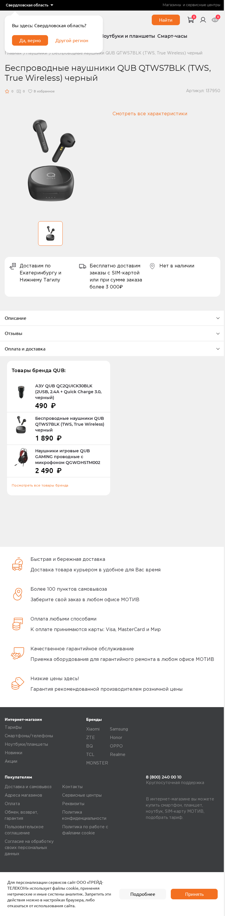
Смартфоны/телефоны (29, 736)
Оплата (12, 804)
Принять (194, 894)
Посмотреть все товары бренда (40, 485)
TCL (90, 755)
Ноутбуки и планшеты (127, 36)
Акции (11, 761)
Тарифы (13, 727)
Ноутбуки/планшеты (26, 744)
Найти (166, 20)
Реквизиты (73, 804)
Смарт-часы (172, 36)
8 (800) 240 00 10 (163, 777)
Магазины (172, 5)
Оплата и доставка (25, 348)
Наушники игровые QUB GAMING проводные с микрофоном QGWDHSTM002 (67, 456)
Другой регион (71, 40)
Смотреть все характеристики (149, 114)
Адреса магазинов (23, 795)
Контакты (72, 787)
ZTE (90, 738)
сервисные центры (203, 5)
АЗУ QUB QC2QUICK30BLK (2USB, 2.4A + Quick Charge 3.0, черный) (68, 391)
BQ (89, 746)
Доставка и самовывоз (28, 787)
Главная (13, 53)
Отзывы (13, 333)
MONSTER (97, 763)
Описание (15, 318)
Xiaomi (93, 729)
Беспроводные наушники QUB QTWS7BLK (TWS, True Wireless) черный (69, 424)
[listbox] (29, 5)
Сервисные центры (82, 795)
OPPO (116, 746)
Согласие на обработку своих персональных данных (29, 848)
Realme (117, 755)
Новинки (13, 753)
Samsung (119, 729)
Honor (116, 738)
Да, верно (30, 40)
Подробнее (142, 894)
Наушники (36, 53)
